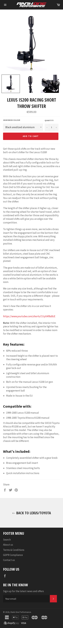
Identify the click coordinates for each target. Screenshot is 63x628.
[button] (11, 84)
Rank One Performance (21, 612)
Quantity (49, 120)
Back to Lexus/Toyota (33, 512)
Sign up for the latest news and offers (23, 591)
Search (7, 539)
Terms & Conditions (13, 550)
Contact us (9, 560)
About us (8, 544)
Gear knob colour (11, 120)
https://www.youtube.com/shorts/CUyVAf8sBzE (29, 316)
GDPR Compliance (13, 555)
